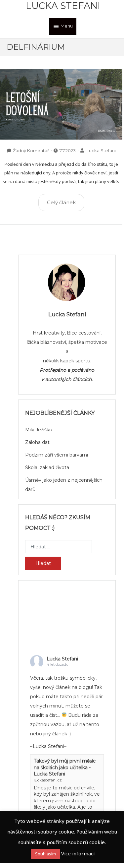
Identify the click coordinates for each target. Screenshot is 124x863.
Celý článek (61, 202)
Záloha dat (37, 442)
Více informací (78, 853)
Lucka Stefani (63, 5)
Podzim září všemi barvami (56, 455)
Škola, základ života (47, 467)
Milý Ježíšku (38, 430)
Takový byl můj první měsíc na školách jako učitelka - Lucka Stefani (65, 767)
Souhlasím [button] (45, 854)
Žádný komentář (31, 150)
